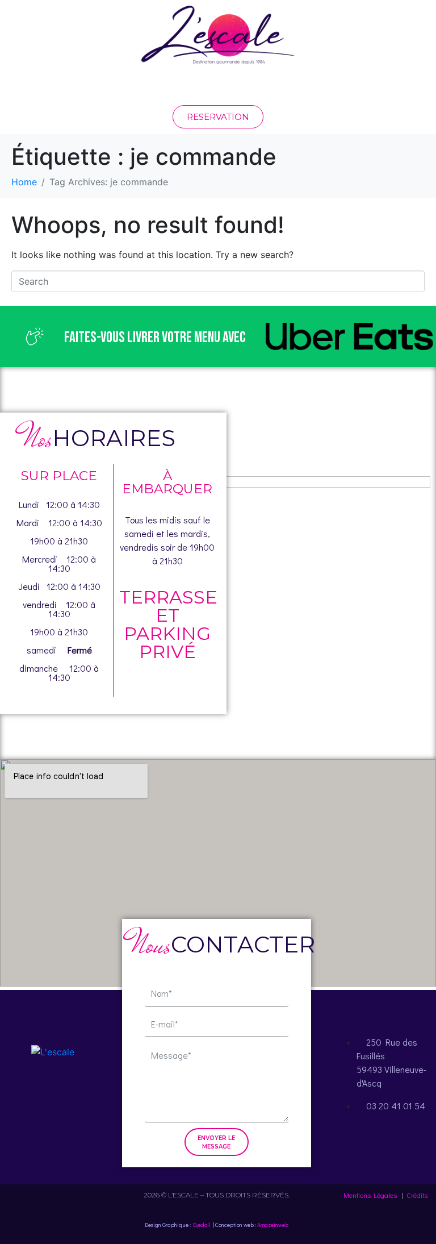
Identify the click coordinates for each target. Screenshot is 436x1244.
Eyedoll (202, 1225)
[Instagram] (53, 1095)
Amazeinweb (272, 1225)
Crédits (416, 1195)
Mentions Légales (370, 1195)
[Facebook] (21, 1095)
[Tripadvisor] (84, 1095)
